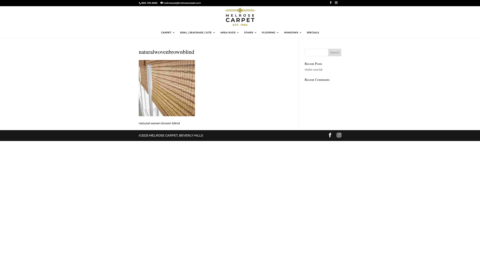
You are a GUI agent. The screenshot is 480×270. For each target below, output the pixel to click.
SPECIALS (313, 32)
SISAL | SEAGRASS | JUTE (196, 32)
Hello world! (313, 69)
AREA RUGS (228, 32)
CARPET (166, 32)
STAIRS (248, 32)
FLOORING (268, 32)
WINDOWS (291, 32)
